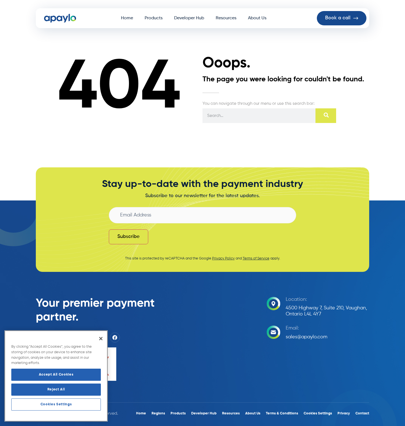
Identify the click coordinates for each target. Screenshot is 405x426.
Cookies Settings (56, 404)
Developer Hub (189, 18)
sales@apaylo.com (306, 336)
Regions (158, 413)
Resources (226, 18)
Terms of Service (256, 258)
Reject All (56, 389)
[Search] (325, 115)
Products (154, 18)
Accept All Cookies (56, 374)
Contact (362, 413)
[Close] (101, 339)
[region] (56, 376)
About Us (257, 18)
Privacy (343, 413)
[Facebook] (115, 337)
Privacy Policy (223, 258)
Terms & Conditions (282, 413)
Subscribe (128, 236)
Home (127, 18)
